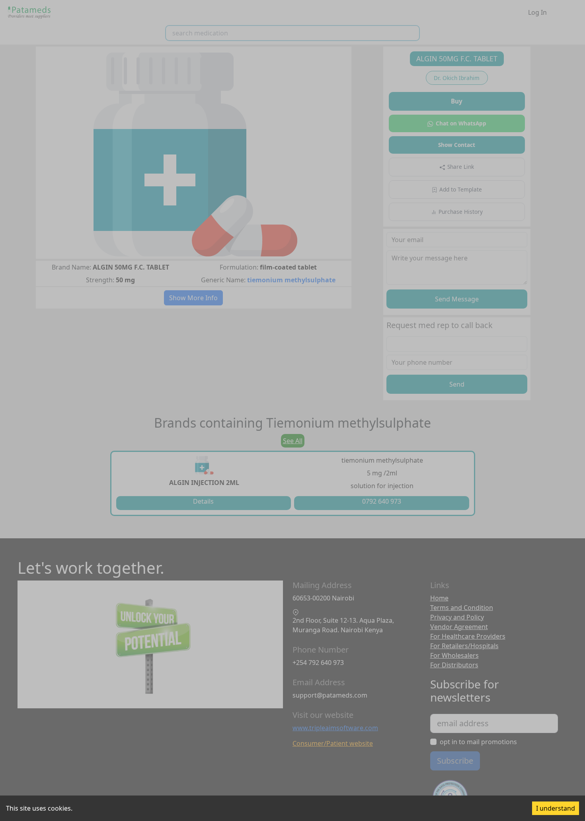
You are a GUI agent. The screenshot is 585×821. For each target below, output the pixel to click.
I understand (555, 808)
